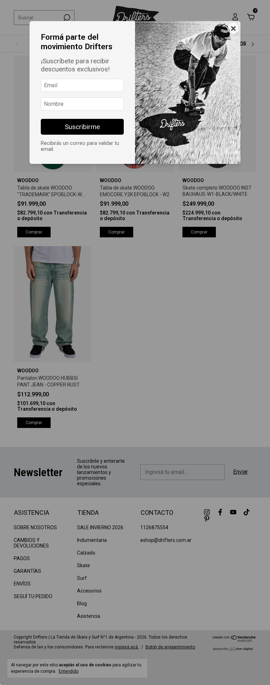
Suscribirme (82, 127)
